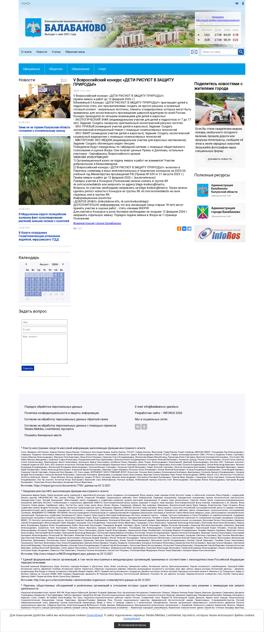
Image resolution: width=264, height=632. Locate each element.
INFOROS (169, 413)
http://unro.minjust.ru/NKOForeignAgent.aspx (60, 553)
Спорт (102, 69)
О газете (26, 51)
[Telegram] (189, 228)
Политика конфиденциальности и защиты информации (61, 413)
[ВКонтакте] (184, 228)
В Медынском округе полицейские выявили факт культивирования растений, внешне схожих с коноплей (44, 217)
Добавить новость (220, 159)
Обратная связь (75, 51)
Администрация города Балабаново (97, 223)
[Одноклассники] (179, 228)
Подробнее (218, 17)
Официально (31, 69)
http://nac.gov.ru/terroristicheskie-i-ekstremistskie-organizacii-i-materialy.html (79, 580)
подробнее (94, 615)
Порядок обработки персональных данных (53, 406)
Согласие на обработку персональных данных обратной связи (66, 419)
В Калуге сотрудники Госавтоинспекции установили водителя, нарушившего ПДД (39, 236)
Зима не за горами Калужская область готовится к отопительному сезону (44, 129)
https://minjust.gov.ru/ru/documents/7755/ (59, 485)
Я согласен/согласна (132, 625)
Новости (41, 51)
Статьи (56, 51)
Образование (80, 69)
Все (64, 80)
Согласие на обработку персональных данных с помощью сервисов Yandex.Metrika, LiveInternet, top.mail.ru (70, 427)
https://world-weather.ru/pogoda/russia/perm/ (218, 20)
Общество (56, 69)
